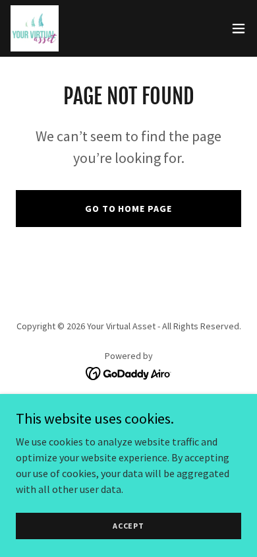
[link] (35, 28)
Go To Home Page (129, 208)
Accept (128, 526)
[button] (238, 28)
